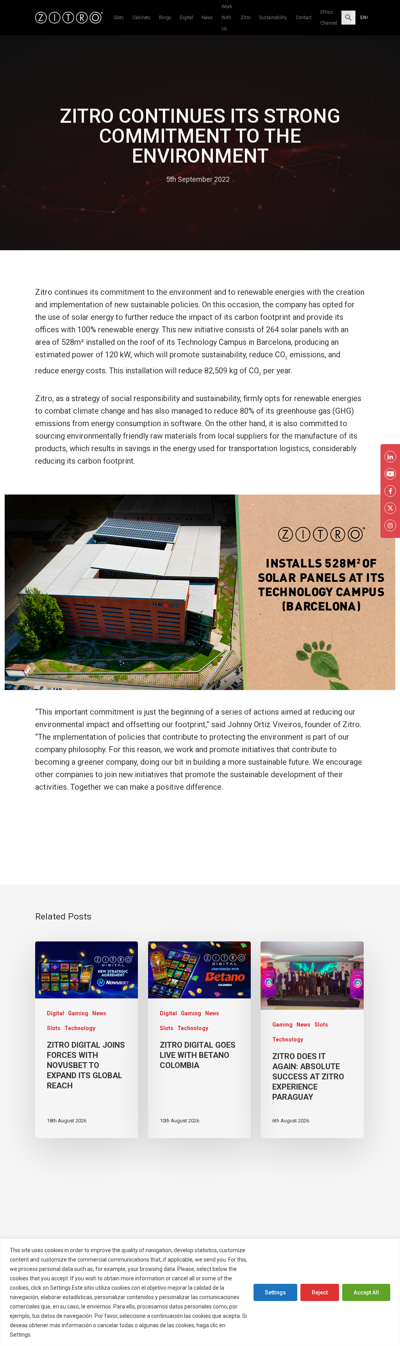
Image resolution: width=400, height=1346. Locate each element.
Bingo (165, 17)
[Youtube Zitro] (390, 474)
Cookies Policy (52, 1335)
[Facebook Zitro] (390, 491)
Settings (275, 1292)
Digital (186, 17)
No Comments (260, 179)
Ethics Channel (328, 17)
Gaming (78, 1013)
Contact (304, 17)
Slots (119, 17)
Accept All (366, 1292)
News (207, 17)
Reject (320, 1292)
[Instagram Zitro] (390, 525)
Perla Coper (140, 179)
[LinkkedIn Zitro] (390, 456)
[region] (200, 1292)
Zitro (245, 17)
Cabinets (141, 17)
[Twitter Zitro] (390, 508)
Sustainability (273, 17)
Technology (79, 1028)
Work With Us (226, 17)
